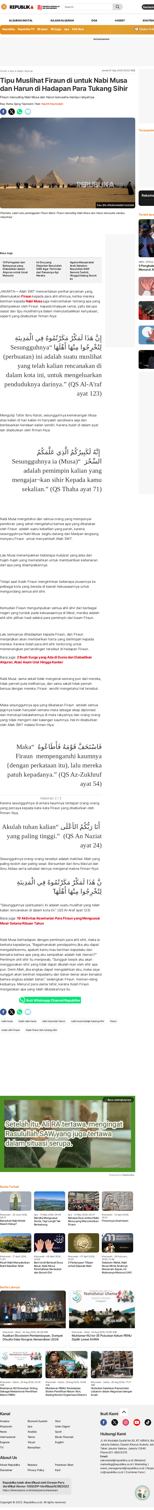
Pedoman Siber (64, 1464)
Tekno (31, 1436)
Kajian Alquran (62, 20)
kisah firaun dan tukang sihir (41, 1029)
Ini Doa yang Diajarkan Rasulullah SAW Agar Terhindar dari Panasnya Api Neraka (49, 269)
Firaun (26, 296)
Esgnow (5, 1442)
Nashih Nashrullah (52, 103)
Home (3, 70)
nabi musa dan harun (53, 1021)
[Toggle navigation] (4, 7)
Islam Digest (62, 1426)
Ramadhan (34, 1447)
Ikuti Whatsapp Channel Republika (53, 1000)
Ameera (4, 1421)
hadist (120, 20)
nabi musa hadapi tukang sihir (87, 1021)
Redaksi (32, 1464)
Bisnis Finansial (64, 1436)
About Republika (10, 1464)
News (3, 1431)
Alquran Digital (21, 20)
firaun (113, 1021)
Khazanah (6, 1426)
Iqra (12, 70)
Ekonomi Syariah (37, 1421)
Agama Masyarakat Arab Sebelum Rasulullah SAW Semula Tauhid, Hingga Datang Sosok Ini (83, 270)
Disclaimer (6, 1470)
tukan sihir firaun (10, 1029)
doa (94, 20)
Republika (8, 29)
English (59, 1442)
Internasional (7, 1436)
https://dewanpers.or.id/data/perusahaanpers (30, 1490)
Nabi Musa (34, 301)
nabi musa (7, 1021)
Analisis (32, 1431)
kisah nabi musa (27, 1021)
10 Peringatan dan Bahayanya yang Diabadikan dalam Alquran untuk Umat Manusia (15, 269)
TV (2, 1447)
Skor (57, 1421)
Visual (31, 1442)
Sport (58, 1431)
